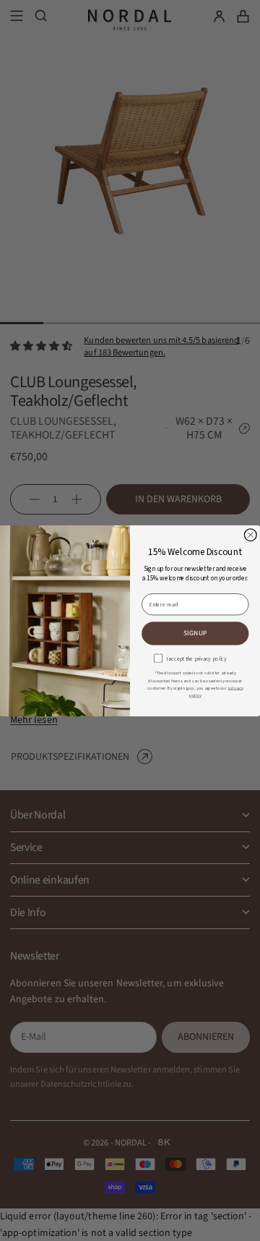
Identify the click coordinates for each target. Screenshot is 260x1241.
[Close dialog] (250, 534)
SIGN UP (195, 633)
